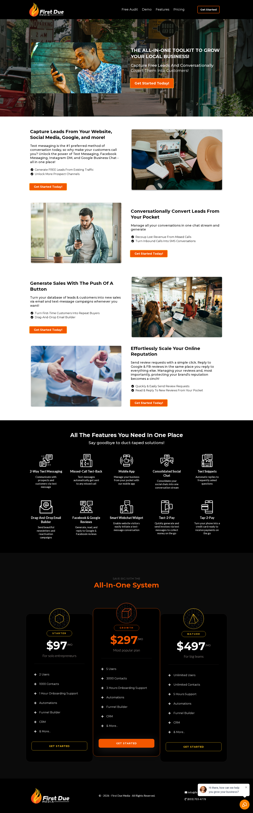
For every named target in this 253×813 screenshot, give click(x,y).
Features (162, 9)
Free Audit (130, 9)
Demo (147, 9)
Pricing (179, 9)
